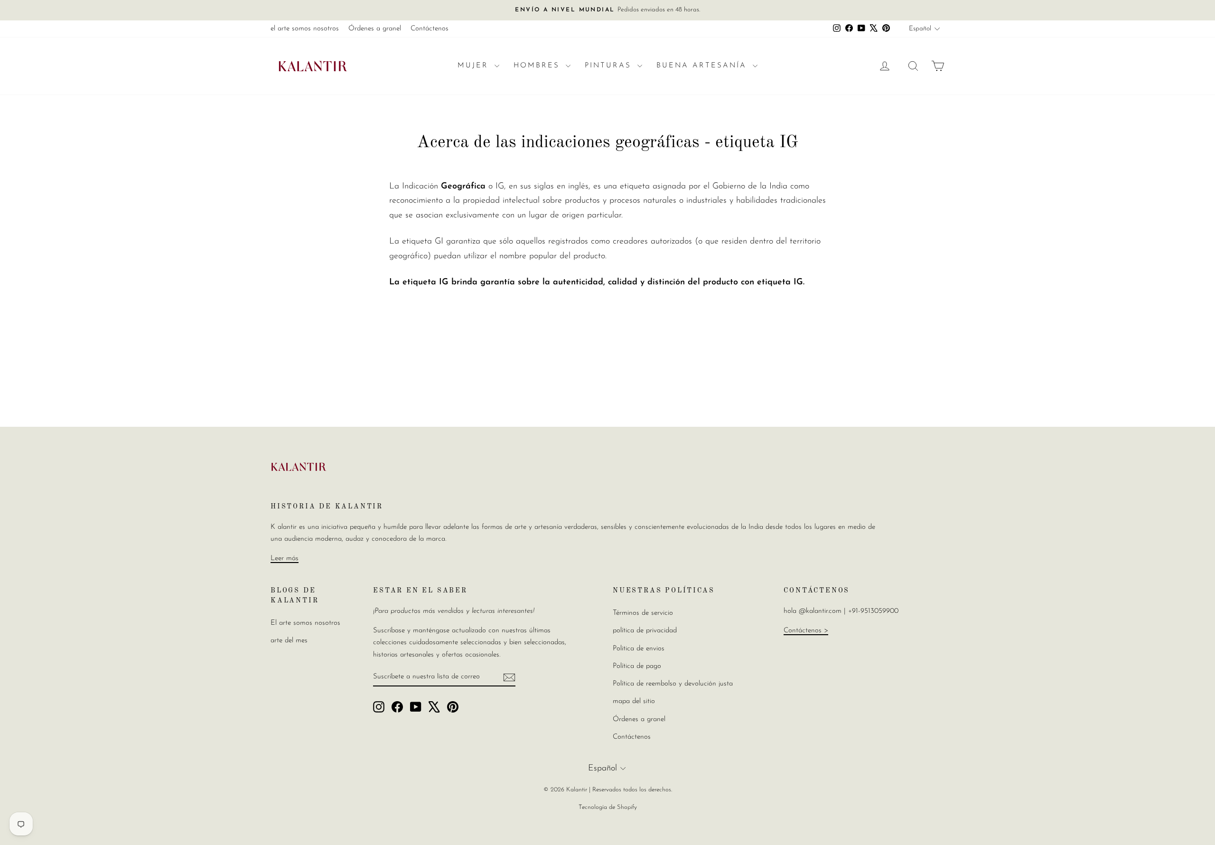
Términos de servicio (643, 613)
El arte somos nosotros (305, 623)
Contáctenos (430, 28)
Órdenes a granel (374, 28)
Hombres (538, 65)
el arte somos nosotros (305, 28)
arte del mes (289, 640)
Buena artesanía (703, 65)
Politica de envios (638, 648)
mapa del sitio (634, 701)
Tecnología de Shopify (608, 807)
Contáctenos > (806, 630)
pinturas (610, 65)
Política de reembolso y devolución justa (673, 683)
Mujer (475, 65)
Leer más (285, 558)
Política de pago (637, 666)
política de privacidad (645, 630)
